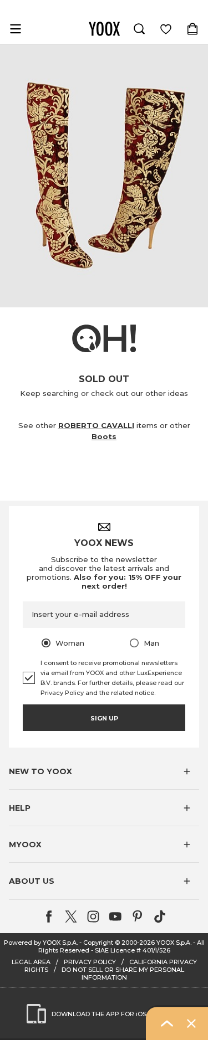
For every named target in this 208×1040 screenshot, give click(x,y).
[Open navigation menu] (15, 29)
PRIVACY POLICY (90, 962)
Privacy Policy (62, 693)
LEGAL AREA (31, 962)
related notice (132, 693)
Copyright (98, 942)
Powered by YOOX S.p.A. (41, 942)
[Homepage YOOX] (104, 29)
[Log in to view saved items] (166, 29)
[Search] (139, 29)
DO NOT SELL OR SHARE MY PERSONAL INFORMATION (123, 973)
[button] (104, 771)
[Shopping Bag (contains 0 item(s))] (192, 29)
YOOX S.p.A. (173, 942)
